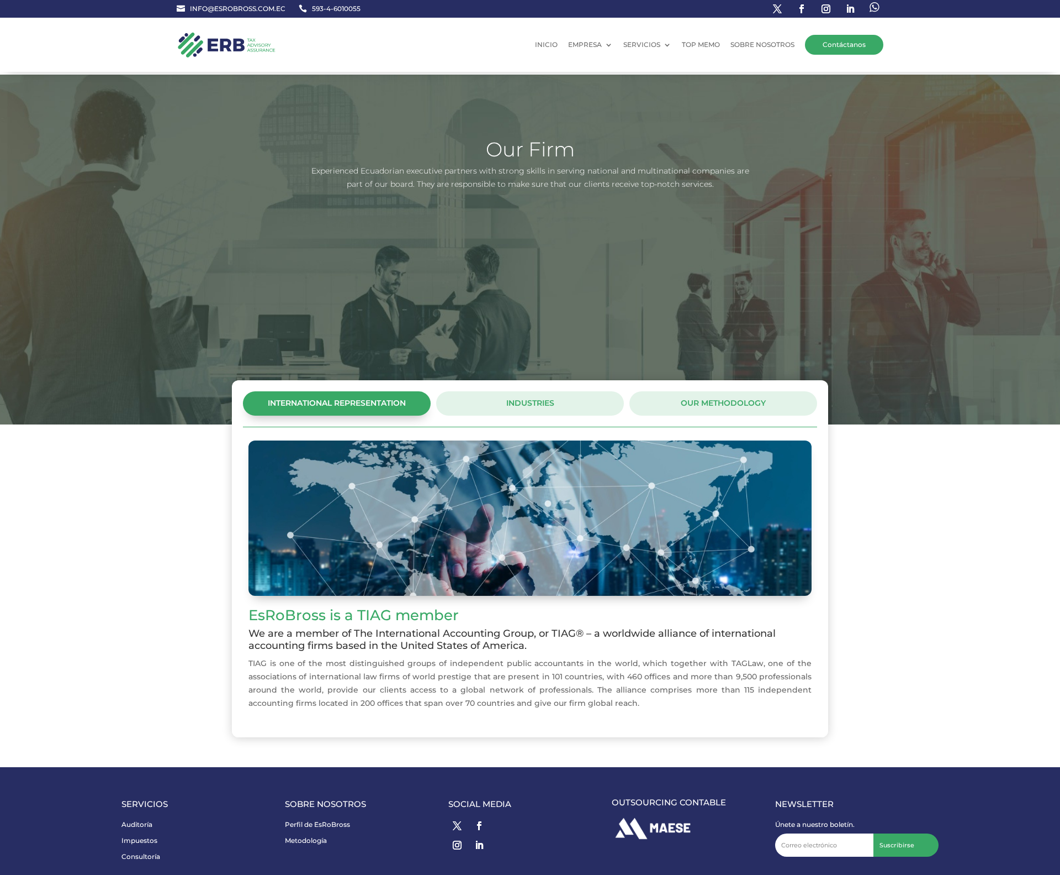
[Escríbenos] (874, 9)
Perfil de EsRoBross (317, 824)
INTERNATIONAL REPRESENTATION (337, 403)
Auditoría (136, 824)
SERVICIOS (641, 44)
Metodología (306, 840)
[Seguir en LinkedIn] (850, 9)
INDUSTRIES (530, 403)
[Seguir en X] (457, 826)
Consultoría (140, 856)
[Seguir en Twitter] (777, 9)
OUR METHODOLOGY (723, 403)
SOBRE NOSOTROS (762, 44)
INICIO (546, 44)
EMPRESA (585, 44)
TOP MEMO (701, 44)
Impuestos (139, 840)
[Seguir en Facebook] (801, 9)
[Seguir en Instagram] (826, 9)
